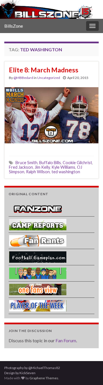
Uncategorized (48, 78)
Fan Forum (66, 340)
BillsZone (13, 25)
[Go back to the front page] (51, 9)
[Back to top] (90, 372)
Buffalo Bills (50, 162)
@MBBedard (23, 78)
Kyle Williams (63, 167)
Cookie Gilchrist (77, 162)
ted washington (66, 171)
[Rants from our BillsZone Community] (38, 240)
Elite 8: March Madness (43, 70)
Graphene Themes (43, 378)
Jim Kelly (42, 167)
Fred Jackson (21, 167)
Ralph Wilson (38, 171)
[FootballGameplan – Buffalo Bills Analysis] (38, 256)
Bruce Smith (26, 162)
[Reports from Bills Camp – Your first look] (38, 224)
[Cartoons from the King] (38, 272)
